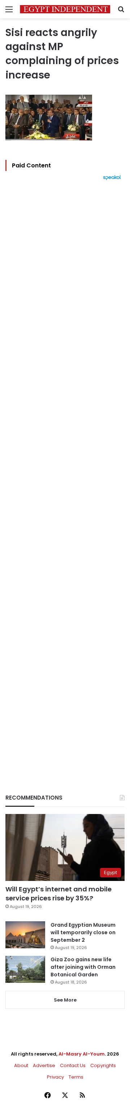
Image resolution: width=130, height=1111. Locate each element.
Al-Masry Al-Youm (81, 1054)
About (21, 1065)
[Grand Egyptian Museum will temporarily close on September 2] (25, 934)
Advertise (44, 1065)
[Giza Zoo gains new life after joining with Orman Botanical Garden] (25, 969)
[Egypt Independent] (65, 9)
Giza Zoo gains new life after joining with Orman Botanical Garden (83, 967)
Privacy (55, 1077)
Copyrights (103, 1065)
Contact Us (73, 1065)
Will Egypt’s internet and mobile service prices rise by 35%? (58, 894)
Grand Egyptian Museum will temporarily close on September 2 (83, 932)
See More (65, 1000)
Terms (76, 1077)
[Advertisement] (65, 475)
